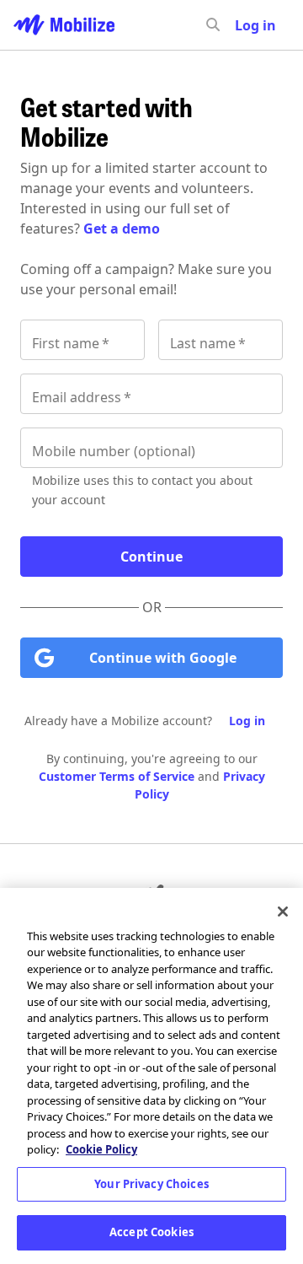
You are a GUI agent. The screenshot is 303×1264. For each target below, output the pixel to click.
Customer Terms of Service (116, 776)
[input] (243, 25)
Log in (247, 721)
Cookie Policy (101, 1149)
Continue (151, 556)
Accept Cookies (151, 1232)
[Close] (282, 911)
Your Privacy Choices (151, 1183)
